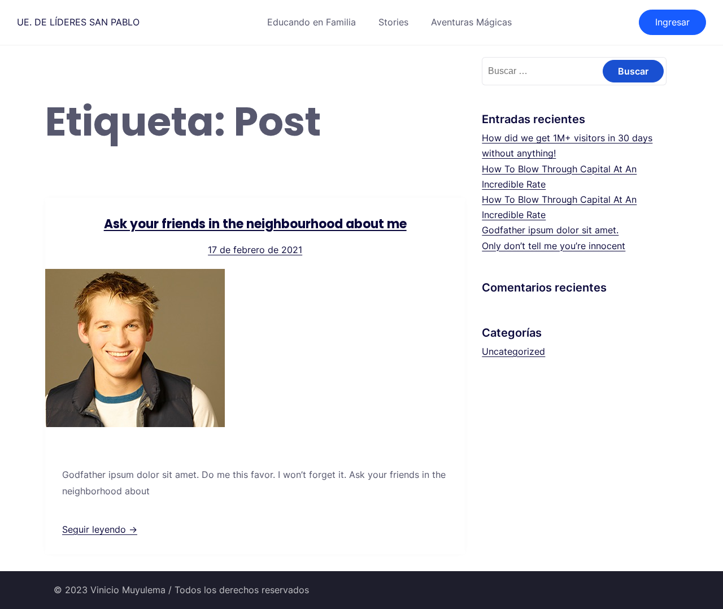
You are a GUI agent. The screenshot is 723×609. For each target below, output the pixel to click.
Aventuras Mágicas (471, 22)
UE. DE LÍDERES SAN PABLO (78, 22)
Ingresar (672, 22)
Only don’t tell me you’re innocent (553, 245)
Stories (393, 22)
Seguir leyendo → (99, 529)
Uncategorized (513, 351)
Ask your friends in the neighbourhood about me (255, 224)
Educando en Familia (311, 22)
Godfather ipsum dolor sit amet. (550, 230)
